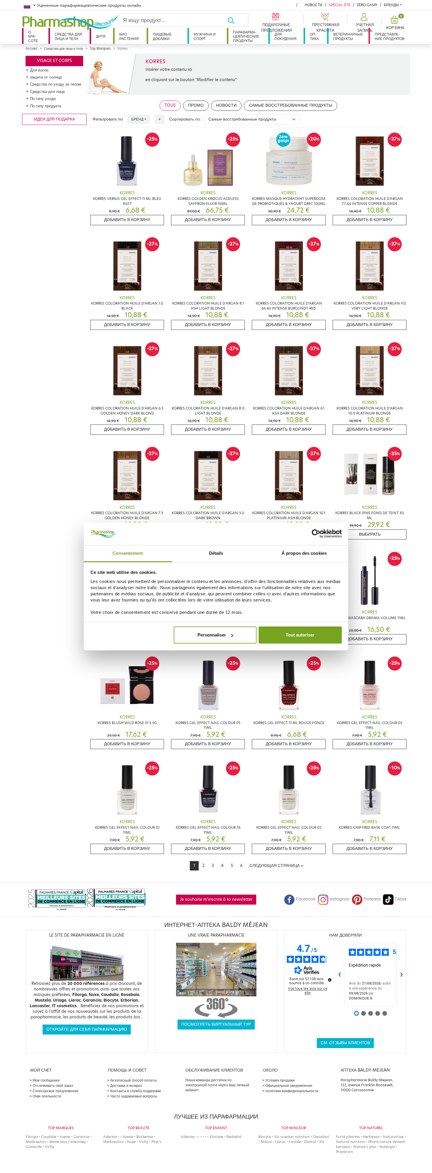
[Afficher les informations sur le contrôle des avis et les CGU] (329, 979)
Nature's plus (364, 1146)
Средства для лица (47, 91)
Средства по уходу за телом (55, 84)
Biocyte (264, 1136)
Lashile (295, 1141)
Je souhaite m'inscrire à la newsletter (216, 899)
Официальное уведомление (288, 1085)
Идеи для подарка (54, 119)
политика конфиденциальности (291, 1090)
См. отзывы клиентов (345, 1043)
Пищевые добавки (162, 36)
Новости (313, 4)
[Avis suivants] (401, 975)
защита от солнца (46, 77)
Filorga (32, 1136)
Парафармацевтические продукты (246, 36)
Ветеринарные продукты (348, 36)
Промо (196, 105)
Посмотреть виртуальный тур (216, 1024)
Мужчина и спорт (205, 36)
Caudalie (48, 1136)
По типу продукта (45, 105)
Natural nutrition (350, 1141)
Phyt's (156, 1141)
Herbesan (371, 1136)
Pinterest (372, 899)
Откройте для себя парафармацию (86, 1029)
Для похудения (285, 36)
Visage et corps (54, 61)
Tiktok (400, 899)
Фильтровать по (108, 119)
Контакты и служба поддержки (135, 1090)
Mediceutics (36, 1141)
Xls (321, 1141)
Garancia (81, 1136)
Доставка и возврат (126, 1085)
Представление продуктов (389, 36)
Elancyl (310, 1141)
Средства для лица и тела (68, 36)
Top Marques (100, 48)
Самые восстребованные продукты (290, 105)
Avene (65, 1136)
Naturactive (393, 1136)
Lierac (280, 1141)
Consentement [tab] (128, 553)
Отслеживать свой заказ (53, 1085)
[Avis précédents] (339, 975)
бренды (391, 4)
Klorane (216, 1136)
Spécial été (339, 4)
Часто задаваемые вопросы (133, 1096)
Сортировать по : (185, 119)
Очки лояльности (47, 1096)
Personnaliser (211, 634)
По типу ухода (43, 98)
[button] (364, 23)
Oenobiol (321, 1136)
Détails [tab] (216, 553)
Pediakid (233, 1136)
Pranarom (344, 1151)
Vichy (49, 1146)
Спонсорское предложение (55, 1090)
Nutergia (387, 1146)
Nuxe (131, 1141)
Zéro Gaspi (367, 4)
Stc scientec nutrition (292, 1136)
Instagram (339, 899)
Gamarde (34, 1146)
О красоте (33, 36)
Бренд (137, 119)
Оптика (314, 36)
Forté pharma (348, 1136)
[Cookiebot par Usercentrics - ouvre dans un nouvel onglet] (316, 533)
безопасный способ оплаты (133, 1080)
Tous (170, 105)
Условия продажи (280, 1080)
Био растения (129, 36)
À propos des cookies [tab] (304, 553)
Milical (266, 1141)
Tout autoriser (300, 634)
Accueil (31, 48)
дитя (101, 36)
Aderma (110, 1136)
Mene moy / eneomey (67, 1141)
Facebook (305, 899)
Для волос (39, 70)
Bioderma (144, 1136)
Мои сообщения (46, 1080)
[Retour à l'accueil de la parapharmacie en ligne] (70, 22)
